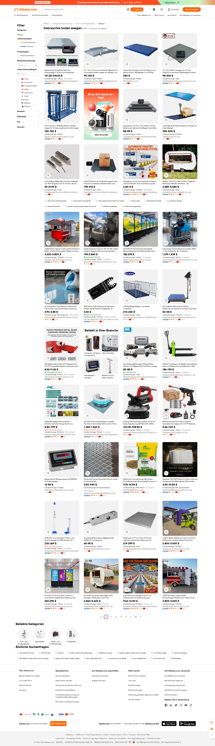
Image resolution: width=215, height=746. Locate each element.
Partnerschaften (170, 695)
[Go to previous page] (101, 617)
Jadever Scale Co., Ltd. (171, 136)
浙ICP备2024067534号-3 (171, 742)
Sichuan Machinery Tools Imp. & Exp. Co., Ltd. (101, 319)
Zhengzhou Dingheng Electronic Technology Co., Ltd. (62, 551)
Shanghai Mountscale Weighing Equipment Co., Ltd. (62, 81)
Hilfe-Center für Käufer (137, 676)
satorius (60, 653)
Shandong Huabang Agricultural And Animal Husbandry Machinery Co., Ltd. (140, 192)
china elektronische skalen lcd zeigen (111, 201)
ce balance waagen (175, 201)
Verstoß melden (134, 700)
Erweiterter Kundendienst (65, 690)
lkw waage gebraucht (94, 658)
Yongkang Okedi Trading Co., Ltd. (175, 432)
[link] (212, 722)
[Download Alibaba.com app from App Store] (169, 723)
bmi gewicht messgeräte (82, 201)
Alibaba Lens (24, 724)
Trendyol (132, 735)
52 (136, 617)
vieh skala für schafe (27, 653)
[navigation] (28, 320)
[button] (127, 9)
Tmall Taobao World (93, 735)
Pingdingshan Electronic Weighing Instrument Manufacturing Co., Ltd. (62, 192)
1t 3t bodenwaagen (160, 653)
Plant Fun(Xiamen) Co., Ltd (133, 490)
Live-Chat (132, 681)
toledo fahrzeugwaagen (132, 206)
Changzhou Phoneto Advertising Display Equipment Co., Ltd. (101, 434)
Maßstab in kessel (106, 653)
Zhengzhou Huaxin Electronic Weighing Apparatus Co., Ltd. (140, 317)
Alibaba (46, 24)
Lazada (105, 735)
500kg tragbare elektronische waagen (132, 653)
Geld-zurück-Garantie (63, 681)
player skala (136, 201)
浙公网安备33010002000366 (148, 742)
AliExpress (70, 735)
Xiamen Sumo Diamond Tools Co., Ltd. (59, 377)
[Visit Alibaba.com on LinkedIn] (170, 705)
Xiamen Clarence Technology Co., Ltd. (59, 136)
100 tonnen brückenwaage (57, 201)
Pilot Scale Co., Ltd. (130, 81)
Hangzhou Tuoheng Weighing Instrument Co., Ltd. (179, 317)
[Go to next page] (141, 617)
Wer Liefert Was (143, 735)
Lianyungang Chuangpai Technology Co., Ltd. (179, 260)
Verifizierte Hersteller (100, 676)
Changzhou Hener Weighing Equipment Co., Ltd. (101, 81)
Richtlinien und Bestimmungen (67, 702)
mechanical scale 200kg (117, 658)
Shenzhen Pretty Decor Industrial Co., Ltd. (100, 262)
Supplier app (104, 724)
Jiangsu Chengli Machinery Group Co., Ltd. (178, 375)
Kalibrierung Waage (110, 206)
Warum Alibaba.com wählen (29, 676)
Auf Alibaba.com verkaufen (174, 676)
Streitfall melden (134, 685)
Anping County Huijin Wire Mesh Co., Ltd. (99, 493)
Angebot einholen (99, 681)
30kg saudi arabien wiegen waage (68, 658)
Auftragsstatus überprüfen (174, 685)
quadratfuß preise (54, 206)
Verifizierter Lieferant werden (175, 690)
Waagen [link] (102, 24)
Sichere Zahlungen (62, 676)
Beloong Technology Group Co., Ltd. (137, 260)
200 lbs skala (46, 653)
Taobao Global (115, 735)
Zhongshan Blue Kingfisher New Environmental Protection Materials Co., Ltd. (62, 317)
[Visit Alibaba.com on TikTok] (190, 705)
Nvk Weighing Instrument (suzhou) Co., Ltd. (179, 81)
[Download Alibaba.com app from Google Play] (187, 723)
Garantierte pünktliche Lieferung (68, 685)
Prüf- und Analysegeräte (85, 24)
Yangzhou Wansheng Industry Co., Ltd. (177, 490)
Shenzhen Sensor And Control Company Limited (140, 377)
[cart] (162, 10)
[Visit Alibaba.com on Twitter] (175, 705)
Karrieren (22, 690)
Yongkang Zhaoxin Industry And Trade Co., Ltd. (140, 432)
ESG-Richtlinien (25, 685)
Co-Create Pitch (25, 681)
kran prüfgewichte (139, 658)
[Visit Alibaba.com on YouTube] (185, 705)
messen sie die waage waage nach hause (81, 206)
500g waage (176, 658)
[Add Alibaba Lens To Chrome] (58, 723)
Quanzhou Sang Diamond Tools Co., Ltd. (60, 434)
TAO (124, 735)
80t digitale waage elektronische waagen (34, 658)
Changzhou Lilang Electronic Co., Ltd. (59, 490)
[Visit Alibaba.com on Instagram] (180, 705)
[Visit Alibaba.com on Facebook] (165, 705)
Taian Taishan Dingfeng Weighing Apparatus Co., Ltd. (101, 192)
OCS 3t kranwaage (180, 653)
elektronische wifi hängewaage (81, 653)
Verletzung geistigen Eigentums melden (143, 695)
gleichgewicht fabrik (154, 201)
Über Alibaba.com (26, 671)
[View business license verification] (130, 742)
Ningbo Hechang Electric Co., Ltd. (97, 549)
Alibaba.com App (152, 724)
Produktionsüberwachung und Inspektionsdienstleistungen (67, 696)
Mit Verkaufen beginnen (173, 681)
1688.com (80, 735)
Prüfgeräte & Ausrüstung (62, 24)
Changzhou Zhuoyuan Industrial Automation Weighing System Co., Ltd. (140, 136)
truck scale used (159, 658)
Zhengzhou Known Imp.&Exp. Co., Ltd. (176, 192)
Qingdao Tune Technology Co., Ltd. (58, 260)
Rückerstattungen (135, 690)
